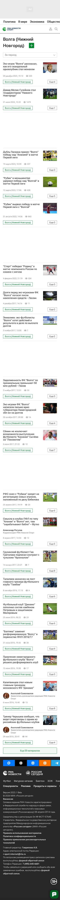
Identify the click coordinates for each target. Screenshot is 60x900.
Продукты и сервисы (45, 786)
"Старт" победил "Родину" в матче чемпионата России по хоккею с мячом (20, 269)
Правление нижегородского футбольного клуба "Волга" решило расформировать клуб (20, 659)
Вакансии (8, 799)
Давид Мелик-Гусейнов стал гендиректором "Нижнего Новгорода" (19, 93)
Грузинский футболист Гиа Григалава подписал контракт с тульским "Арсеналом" (21, 555)
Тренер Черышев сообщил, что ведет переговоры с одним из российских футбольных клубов (21, 719)
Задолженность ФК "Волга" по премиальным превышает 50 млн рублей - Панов (20, 383)
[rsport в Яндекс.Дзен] (21, 763)
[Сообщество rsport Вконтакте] (33, 763)
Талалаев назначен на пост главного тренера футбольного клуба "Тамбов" (21, 582)
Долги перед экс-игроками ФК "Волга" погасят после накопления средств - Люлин (20, 295)
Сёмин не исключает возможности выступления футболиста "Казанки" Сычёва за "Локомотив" (20, 435)
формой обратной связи (31, 860)
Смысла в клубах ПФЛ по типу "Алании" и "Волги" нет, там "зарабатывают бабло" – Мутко (21, 521)
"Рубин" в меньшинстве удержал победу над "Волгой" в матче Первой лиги (21, 181)
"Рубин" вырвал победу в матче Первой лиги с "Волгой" (21, 205)
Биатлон (40, 781)
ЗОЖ (50, 781)
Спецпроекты (10, 786)
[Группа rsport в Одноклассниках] (45, 763)
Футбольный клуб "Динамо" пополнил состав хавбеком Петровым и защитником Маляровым (19, 608)
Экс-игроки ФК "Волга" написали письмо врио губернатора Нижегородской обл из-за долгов (19, 408)
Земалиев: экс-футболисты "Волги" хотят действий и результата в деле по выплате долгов (20, 321)
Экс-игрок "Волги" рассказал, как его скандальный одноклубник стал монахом (20, 66)
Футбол (7, 781)
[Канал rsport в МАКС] (9, 763)
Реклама (25, 786)
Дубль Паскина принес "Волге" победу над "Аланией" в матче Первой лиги (20, 155)
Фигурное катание (23, 781)
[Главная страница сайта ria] (3, 29)
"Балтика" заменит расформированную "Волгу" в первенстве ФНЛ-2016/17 (20, 634)
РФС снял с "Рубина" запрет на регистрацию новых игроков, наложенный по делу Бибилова (21, 497)
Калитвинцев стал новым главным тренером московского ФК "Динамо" (18, 685)
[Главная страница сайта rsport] (18, 29)
